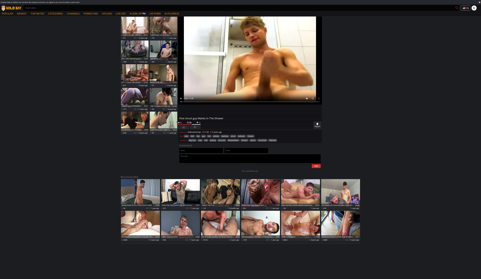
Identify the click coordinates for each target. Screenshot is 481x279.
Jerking (212, 140)
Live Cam (221, 140)
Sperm (252, 140)
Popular (7, 13)
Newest (22, 13)
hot (209, 136)
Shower (244, 140)
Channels (73, 13)
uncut (233, 136)
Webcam (272, 140)
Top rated (37, 13)
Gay (200, 140)
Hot (206, 140)
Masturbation (233, 140)
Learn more (75, 2)
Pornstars (91, 13)
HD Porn (155, 13)
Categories (55, 13)
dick (192, 136)
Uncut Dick (262, 140)
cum (186, 136)
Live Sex (121, 13)
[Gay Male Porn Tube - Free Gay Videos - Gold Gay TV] (11, 8)
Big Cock (192, 140)
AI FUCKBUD (172, 13)
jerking (216, 136)
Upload (107, 13)
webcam (241, 136)
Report (317, 126)
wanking (225, 136)
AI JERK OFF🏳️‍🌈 (138, 13)
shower (250, 136)
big (198, 136)
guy (203, 136)
